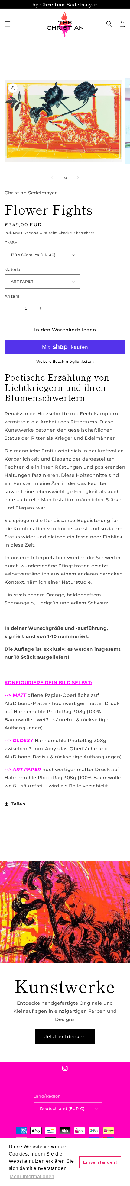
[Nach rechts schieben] (78, 177)
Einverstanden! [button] (100, 1162)
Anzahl (12, 296)
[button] (7, 23)
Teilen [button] (18, 804)
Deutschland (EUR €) (62, 1108)
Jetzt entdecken (65, 1036)
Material (13, 269)
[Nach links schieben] (51, 177)
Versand (31, 233)
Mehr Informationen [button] (32, 1176)
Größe (11, 242)
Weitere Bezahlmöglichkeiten (65, 361)
